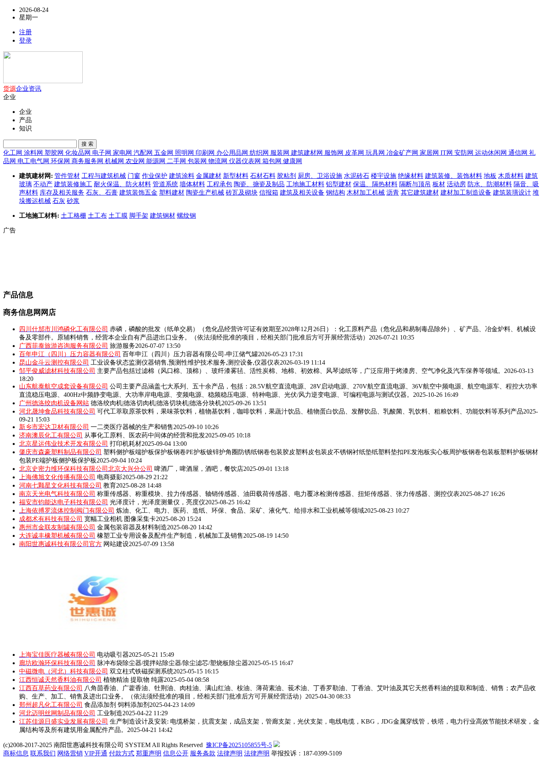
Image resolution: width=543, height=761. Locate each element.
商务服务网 (88, 161)
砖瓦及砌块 (242, 192)
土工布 (97, 215)
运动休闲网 (491, 152)
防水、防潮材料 (489, 184)
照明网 (185, 152)
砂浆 (73, 200)
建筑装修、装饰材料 (453, 175)
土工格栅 (73, 215)
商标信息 (16, 753)
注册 (25, 32)
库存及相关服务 (62, 192)
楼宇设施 (383, 175)
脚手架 (138, 215)
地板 (490, 175)
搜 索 (87, 144)
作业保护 (154, 175)
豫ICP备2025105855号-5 (239, 744)
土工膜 (118, 215)
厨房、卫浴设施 (320, 175)
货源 (9, 88)
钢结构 (335, 192)
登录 (25, 40)
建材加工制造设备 (465, 192)
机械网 (115, 161)
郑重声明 (148, 753)
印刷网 (206, 152)
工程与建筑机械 (103, 175)
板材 (438, 184)
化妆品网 (78, 152)
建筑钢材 (162, 215)
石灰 (58, 200)
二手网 (177, 161)
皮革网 (355, 152)
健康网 (292, 161)
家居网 (430, 152)
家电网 (123, 152)
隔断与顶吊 (415, 184)
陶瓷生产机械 (205, 192)
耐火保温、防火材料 (122, 184)
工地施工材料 (305, 184)
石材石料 (262, 175)
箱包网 (272, 161)
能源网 (156, 161)
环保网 (61, 161)
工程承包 (219, 184)
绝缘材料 (410, 175)
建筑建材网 (307, 152)
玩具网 (376, 152)
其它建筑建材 (420, 192)
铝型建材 (338, 184)
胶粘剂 (286, 175)
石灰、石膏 (102, 192)
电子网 (102, 152)
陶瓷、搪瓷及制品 (259, 184)
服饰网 (334, 152)
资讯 (35, 88)
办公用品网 (233, 152)
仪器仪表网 (245, 161)
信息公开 (175, 753)
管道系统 (165, 184)
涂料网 (34, 152)
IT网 (447, 152)
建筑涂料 (181, 175)
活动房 (456, 184)
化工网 (13, 152)
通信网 (518, 152)
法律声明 (229, 753)
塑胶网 (55, 152)
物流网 (218, 161)
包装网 (198, 161)
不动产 (42, 184)
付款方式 (121, 753)
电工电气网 (34, 161)
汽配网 (144, 152)
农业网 (136, 161)
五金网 (164, 152)
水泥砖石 (356, 175)
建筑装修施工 (73, 184)
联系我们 (43, 753)
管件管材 (67, 175)
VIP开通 (95, 753)
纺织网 (260, 152)
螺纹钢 (186, 215)
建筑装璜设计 (512, 192)
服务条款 (202, 753)
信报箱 (268, 192)
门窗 (134, 175)
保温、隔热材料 (375, 184)
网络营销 (70, 753)
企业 (22, 88)
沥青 (392, 192)
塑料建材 (171, 192)
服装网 (280, 152)
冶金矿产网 (403, 152)
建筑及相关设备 (302, 192)
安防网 (464, 152)
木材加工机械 (366, 192)
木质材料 (511, 175)
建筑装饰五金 (138, 192)
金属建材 (208, 175)
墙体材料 (192, 184)
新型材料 (235, 175)
